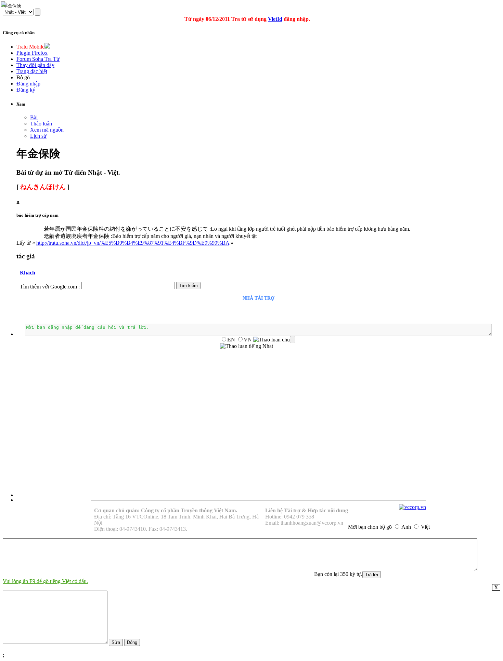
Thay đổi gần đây (35, 65)
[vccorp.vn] (412, 507)
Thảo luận (41, 123)
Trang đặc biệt (31, 71)
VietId (275, 19)
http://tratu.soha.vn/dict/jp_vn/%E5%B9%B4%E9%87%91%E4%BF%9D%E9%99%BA (132, 243)
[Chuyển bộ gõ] (5, 4)
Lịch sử (38, 136)
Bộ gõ (23, 77)
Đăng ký (25, 90)
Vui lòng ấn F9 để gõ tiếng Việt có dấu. (45, 581)
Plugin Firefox (32, 53)
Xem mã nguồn (47, 130)
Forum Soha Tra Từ (38, 59)
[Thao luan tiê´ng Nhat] (246, 346)
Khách (27, 272)
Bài (34, 117)
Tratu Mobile (30, 47)
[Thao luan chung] (274, 340)
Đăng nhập (28, 83)
